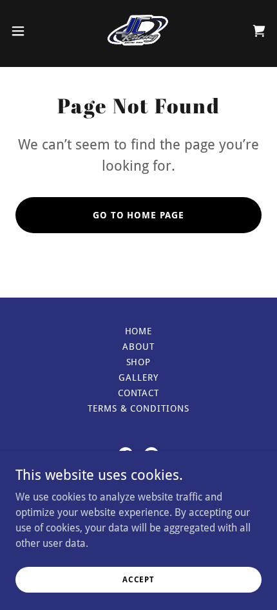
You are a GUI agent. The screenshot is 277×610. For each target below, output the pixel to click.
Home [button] (139, 331)
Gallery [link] (138, 377)
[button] (25, 31)
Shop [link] (138, 362)
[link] (138, 31)
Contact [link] (139, 393)
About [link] (138, 346)
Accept (138, 579)
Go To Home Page (139, 215)
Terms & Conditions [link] (139, 408)
